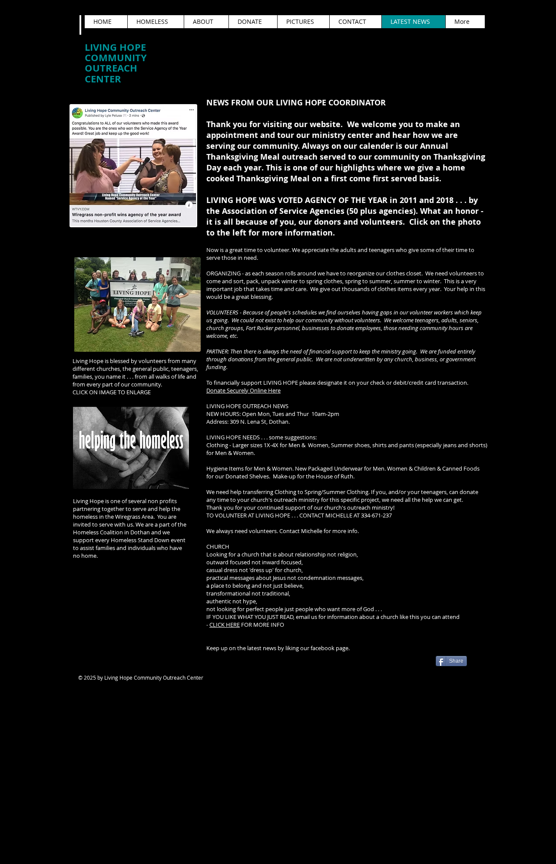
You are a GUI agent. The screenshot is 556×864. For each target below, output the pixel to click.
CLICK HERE (224, 624)
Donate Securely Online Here (243, 390)
